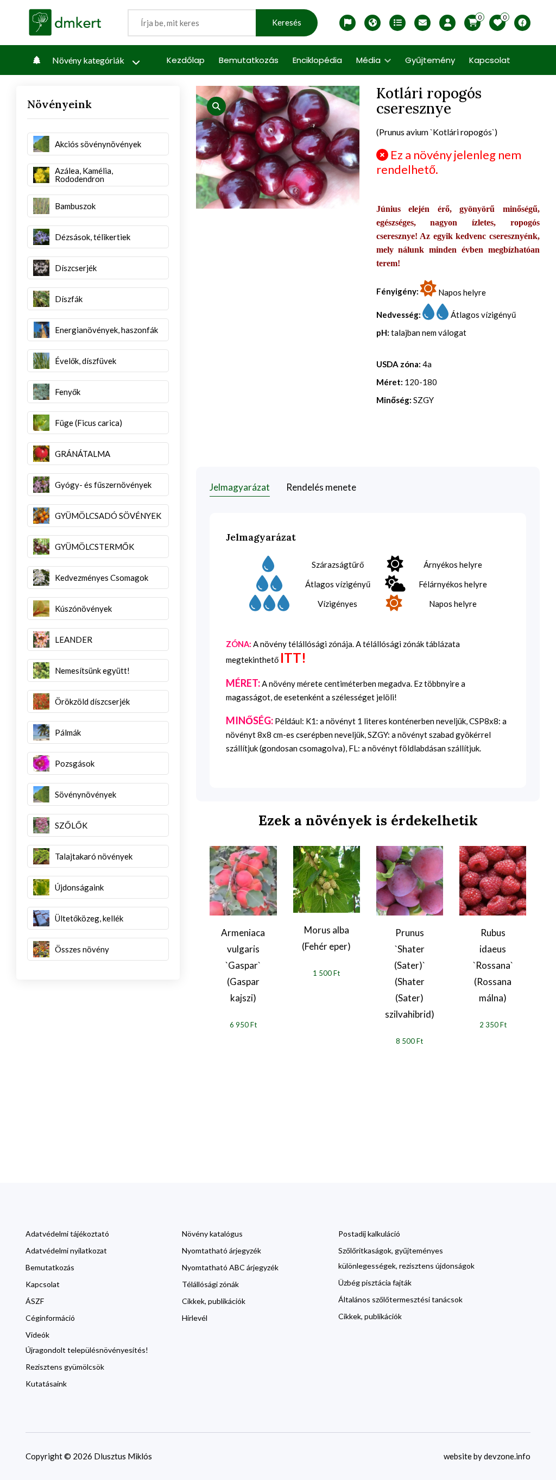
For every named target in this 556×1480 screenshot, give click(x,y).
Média (369, 60)
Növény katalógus (212, 1233)
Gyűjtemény (430, 60)
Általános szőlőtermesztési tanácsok (400, 1299)
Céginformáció (50, 1317)
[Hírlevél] (422, 23)
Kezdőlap (186, 60)
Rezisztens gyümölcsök (65, 1366)
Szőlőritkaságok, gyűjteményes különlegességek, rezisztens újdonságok (406, 1258)
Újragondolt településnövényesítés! (87, 1349)
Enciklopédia (317, 60)
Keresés (286, 22)
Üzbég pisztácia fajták (375, 1282)
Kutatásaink (46, 1383)
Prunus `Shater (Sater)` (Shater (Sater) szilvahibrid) (409, 973)
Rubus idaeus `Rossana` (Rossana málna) (493, 965)
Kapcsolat (489, 60)
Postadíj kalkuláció (369, 1233)
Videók (37, 1334)
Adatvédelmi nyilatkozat (66, 1250)
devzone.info (507, 1456)
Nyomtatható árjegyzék (221, 1250)
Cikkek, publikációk (213, 1301)
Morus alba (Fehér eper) (326, 938)
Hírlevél (194, 1317)
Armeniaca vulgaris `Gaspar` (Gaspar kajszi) (243, 965)
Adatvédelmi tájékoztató (67, 1233)
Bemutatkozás (249, 60)
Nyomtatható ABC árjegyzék (230, 1267)
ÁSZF (35, 1301)
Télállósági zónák (210, 1284)
